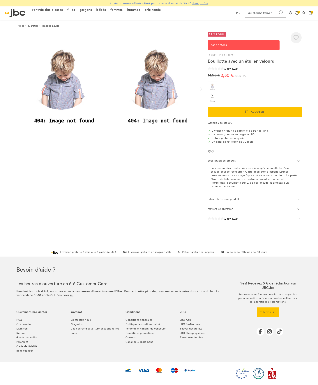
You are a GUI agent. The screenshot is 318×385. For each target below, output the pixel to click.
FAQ (19, 319)
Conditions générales (139, 319)
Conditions (133, 312)
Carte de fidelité (27, 346)
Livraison (22, 328)
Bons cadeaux (24, 350)
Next (204, 88)
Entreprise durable (191, 337)
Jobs (74, 333)
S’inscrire (268, 312)
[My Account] (303, 13)
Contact (76, 312)
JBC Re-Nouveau (190, 324)
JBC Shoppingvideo (192, 333)
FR (236, 13)
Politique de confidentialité (143, 324)
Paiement (22, 341)
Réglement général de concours (146, 328)
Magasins (76, 324)
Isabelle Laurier (221, 55)
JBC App (185, 319)
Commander (24, 324)
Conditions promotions (140, 333)
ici (71, 295)
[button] (47, 9)
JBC (183, 312)
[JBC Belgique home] (15, 13)
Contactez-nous (81, 319)
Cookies (131, 337)
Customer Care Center (31, 312)
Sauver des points (191, 328)
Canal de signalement (139, 341)
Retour (20, 333)
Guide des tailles (27, 337)
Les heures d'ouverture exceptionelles (95, 328)
